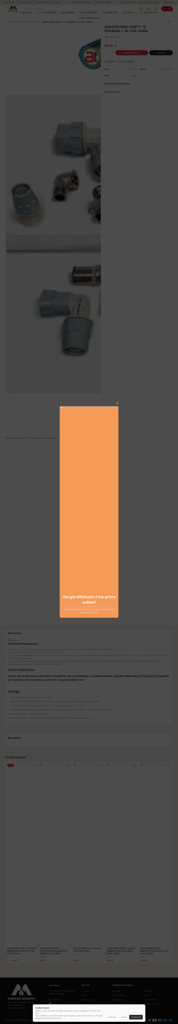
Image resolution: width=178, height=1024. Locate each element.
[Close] (117, 403)
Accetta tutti (136, 1017)
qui (100, 1016)
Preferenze (112, 1017)
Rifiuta (123, 1017)
